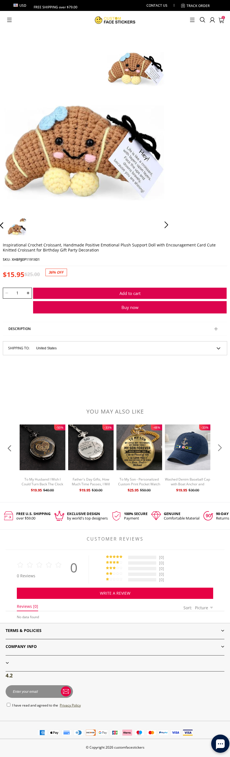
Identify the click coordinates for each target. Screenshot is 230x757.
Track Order (198, 5)
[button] (9, 20)
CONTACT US (156, 5)
